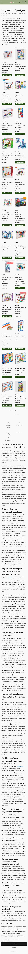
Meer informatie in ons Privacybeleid (10, 939)
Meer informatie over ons (7, 941)
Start (2, 13)
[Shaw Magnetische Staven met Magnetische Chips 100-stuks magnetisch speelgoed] (7, 326)
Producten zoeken (8, 426)
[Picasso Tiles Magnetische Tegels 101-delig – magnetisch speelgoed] (7, 202)
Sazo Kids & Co (20, 766)
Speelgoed (14, 13)
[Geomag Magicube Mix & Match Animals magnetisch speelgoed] (20, 386)
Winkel (8, 13)
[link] (14, 951)
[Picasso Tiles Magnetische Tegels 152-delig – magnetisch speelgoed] (20, 172)
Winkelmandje (8, 440)
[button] (12, 2)
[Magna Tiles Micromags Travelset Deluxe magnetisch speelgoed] (20, 54)
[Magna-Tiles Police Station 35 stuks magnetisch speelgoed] (7, 235)
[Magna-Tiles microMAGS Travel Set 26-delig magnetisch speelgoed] (20, 113)
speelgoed (9, 577)
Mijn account (19, 425)
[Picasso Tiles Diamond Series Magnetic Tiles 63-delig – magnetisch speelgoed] (20, 267)
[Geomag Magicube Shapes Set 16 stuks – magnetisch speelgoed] (7, 386)
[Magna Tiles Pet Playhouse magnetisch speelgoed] (20, 85)
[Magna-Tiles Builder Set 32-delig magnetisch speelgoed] (7, 172)
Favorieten (19, 433)
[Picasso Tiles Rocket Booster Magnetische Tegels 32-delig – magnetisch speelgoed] (7, 54)
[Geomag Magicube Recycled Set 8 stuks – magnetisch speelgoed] (20, 358)
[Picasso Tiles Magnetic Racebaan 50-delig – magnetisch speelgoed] (7, 113)
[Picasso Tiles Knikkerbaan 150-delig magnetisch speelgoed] (7, 85)
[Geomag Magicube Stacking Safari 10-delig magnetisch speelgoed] (7, 358)
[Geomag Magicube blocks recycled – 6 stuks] (20, 326)
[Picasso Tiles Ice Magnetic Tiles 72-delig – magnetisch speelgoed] (20, 143)
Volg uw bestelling (8, 434)
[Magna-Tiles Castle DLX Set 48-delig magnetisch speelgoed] (7, 297)
